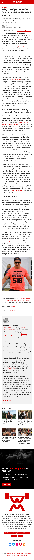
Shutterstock (12, 306)
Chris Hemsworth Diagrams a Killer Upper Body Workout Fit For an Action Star (25, 422)
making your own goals (9, 152)
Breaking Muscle (11, 553)
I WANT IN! (6, 485)
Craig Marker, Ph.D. (9, 328)
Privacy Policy (27, 553)
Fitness (4, 7)
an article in (20, 46)
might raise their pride (17, 190)
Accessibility (20, 555)
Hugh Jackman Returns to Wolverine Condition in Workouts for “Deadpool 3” (9, 439)
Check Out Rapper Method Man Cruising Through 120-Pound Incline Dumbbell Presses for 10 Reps (24, 440)
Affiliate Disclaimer (11, 555)
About (25, 555)
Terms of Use (19, 553)
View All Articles (8, 400)
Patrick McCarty (13, 310)
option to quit (16, 79)
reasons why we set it (9, 241)
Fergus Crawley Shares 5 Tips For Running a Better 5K (8, 421)
